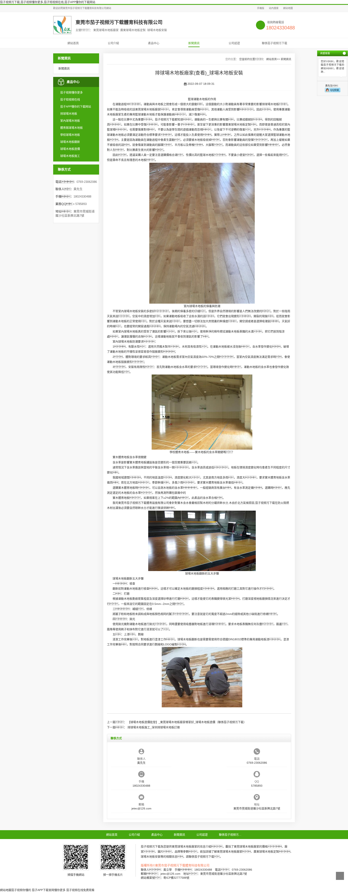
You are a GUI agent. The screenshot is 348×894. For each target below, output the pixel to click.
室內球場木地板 (70, 120)
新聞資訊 (194, 43)
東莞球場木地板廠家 (148, 109)
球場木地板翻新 (70, 141)
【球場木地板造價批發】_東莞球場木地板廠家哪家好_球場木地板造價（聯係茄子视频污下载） (186, 722)
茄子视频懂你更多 (71, 92)
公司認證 (234, 43)
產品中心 (153, 43)
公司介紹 (113, 43)
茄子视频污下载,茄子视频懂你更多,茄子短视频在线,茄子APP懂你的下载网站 (47, 2)
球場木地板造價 (70, 148)
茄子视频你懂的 (21, 890)
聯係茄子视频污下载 (274, 43)
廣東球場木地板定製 (238, 124)
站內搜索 (274, 8)
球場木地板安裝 (134, 311)
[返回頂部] (340, 876)
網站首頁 (73, 43)
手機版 (260, 8)
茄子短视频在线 (70, 99)
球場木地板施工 (70, 155)
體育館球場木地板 (71, 127)
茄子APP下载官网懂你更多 (48, 890)
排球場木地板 (68, 113)
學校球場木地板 (70, 134)
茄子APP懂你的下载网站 (75, 106)
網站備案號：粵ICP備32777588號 (165, 877)
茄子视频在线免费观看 (80, 890)
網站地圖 (288, 8)
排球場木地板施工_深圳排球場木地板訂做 (153, 727)
